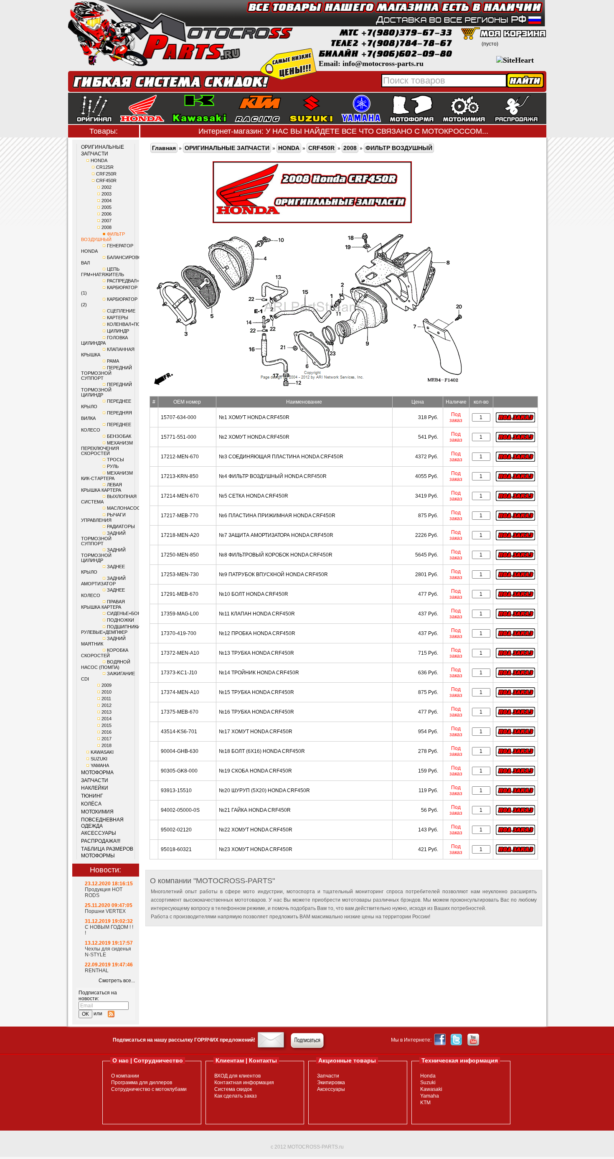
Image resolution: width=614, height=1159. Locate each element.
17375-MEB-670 (179, 712)
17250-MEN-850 (180, 555)
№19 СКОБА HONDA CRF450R (255, 771)
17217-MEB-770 (179, 515)
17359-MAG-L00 (180, 614)
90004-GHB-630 (179, 751)
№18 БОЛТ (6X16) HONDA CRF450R (262, 751)
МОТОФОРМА (97, 772)
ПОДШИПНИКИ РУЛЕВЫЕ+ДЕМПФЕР (110, 629)
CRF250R (106, 173)
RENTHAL (97, 970)
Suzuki (428, 1082)
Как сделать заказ (235, 1096)
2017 (106, 738)
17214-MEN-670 (180, 496)
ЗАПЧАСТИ (94, 780)
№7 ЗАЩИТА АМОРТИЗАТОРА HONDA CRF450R (276, 535)
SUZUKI (99, 758)
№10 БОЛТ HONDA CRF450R (253, 594)
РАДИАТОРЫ (121, 526)
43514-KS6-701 (179, 732)
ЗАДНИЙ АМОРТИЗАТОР (103, 581)
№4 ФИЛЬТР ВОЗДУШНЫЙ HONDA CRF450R (273, 476)
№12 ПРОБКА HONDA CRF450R (257, 633)
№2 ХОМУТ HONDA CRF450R (254, 437)
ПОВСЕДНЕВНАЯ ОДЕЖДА (102, 823)
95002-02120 (176, 830)
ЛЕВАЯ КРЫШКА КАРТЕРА (101, 487)
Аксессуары (331, 1089)
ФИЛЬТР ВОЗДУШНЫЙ (103, 236)
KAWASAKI (102, 752)
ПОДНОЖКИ (120, 620)
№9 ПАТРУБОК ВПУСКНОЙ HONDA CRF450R (273, 574)
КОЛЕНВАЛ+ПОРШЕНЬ (132, 324)
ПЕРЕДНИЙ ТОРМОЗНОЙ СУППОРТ (106, 373)
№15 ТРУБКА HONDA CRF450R (256, 692)
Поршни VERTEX (105, 911)
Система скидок (233, 1089)
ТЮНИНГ (92, 796)
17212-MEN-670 (180, 457)
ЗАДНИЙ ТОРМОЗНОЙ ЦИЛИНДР (103, 555)
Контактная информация (244, 1082)
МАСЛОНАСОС (123, 508)
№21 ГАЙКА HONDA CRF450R (255, 810)
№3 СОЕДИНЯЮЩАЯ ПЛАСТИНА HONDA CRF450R (281, 457)
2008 (106, 227)
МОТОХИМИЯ (97, 812)
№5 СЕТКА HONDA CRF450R (253, 496)
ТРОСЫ (115, 459)
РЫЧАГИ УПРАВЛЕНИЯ (103, 517)
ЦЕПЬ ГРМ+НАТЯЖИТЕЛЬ (102, 272)
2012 (106, 705)
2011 (106, 698)
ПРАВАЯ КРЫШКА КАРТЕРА (103, 604)
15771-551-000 (178, 437)
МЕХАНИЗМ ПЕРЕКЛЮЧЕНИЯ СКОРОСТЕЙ (107, 448)
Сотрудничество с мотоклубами (149, 1089)
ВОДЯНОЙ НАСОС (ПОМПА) (105, 664)
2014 (106, 718)
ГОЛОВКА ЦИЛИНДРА (104, 340)
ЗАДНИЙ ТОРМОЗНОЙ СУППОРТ (103, 538)
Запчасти (328, 1076)
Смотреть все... (117, 981)
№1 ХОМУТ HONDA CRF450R (254, 417)
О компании (125, 1076)
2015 (106, 725)
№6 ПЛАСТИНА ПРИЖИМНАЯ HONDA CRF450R (277, 515)
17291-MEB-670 (179, 594)
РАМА (113, 360)
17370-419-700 (178, 633)
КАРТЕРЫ (117, 317)
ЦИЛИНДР (118, 330)
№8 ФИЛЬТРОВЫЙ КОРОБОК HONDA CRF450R (275, 555)
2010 (106, 691)
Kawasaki (431, 1089)
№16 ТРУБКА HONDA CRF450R (256, 712)
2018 (106, 745)
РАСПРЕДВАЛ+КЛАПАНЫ (134, 280)
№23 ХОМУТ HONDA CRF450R (255, 849)
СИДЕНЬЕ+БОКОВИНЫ (132, 613)
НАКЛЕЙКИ (94, 788)
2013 (106, 711)
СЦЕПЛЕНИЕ (121, 310)
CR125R (105, 167)
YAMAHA (100, 765)
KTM (425, 1103)
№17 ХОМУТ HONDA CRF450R (255, 732)
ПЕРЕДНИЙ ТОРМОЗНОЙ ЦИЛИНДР (106, 389)
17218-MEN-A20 (180, 535)
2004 (106, 200)
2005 (106, 207)
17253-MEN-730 (180, 574)
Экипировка (331, 1082)
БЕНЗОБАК (119, 436)
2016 (106, 732)
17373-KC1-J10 (179, 673)
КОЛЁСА (91, 804)
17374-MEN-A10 (180, 692)
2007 (106, 220)
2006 (106, 213)
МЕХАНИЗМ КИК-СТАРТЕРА (107, 475)
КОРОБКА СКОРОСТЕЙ (104, 653)
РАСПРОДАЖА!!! (100, 841)
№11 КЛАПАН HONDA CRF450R (257, 614)
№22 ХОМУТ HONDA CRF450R (255, 830)
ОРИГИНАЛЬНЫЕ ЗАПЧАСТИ (102, 150)
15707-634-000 (178, 417)
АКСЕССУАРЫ (98, 833)
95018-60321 (176, 849)
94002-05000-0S (180, 810)
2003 (106, 193)
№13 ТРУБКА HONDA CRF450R (256, 653)
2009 (106, 685)
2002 (106, 187)
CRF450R (106, 180)
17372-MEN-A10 (180, 653)
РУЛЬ (113, 466)
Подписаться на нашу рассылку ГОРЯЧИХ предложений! (184, 1040)
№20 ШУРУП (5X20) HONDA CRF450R (264, 790)
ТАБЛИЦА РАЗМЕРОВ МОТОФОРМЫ (107, 852)
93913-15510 (176, 790)
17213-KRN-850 (179, 476)
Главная (164, 148)
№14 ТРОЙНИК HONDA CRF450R (259, 673)
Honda (428, 1076)
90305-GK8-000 (179, 771)
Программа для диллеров (141, 1082)
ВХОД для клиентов (237, 1076)
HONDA (99, 160)
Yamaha (429, 1096)
